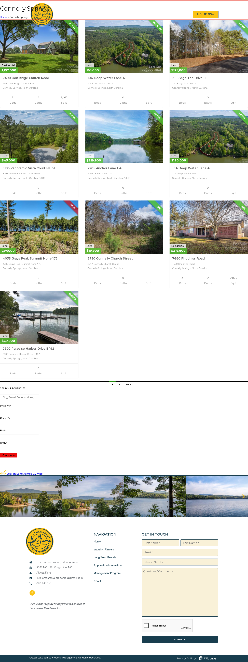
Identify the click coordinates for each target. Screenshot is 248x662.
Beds (3, 430)
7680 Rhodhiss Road (188, 258)
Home (3, 17)
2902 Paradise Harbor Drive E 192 (28, 349)
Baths (3, 443)
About (97, 581)
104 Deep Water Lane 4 (106, 78)
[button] (4, 496)
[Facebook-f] (32, 593)
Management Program (107, 573)
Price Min (5, 405)
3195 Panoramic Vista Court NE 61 (29, 168)
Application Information (108, 565)
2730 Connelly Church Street (110, 258)
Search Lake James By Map (25, 473)
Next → (131, 384)
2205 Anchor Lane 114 (104, 168)
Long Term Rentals (105, 557)
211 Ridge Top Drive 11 (189, 78)
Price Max (6, 418)
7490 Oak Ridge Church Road (26, 78)
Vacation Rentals (104, 549)
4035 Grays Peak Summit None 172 (30, 258)
